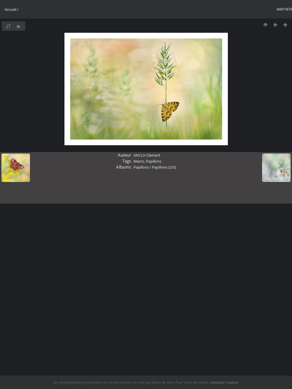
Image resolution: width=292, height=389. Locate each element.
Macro (138, 161)
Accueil (10, 9)
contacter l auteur (224, 382)
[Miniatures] (265, 24)
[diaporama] (19, 26)
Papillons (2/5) (164, 167)
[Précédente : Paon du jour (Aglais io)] (275, 24)
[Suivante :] (285, 24)
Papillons (153, 161)
